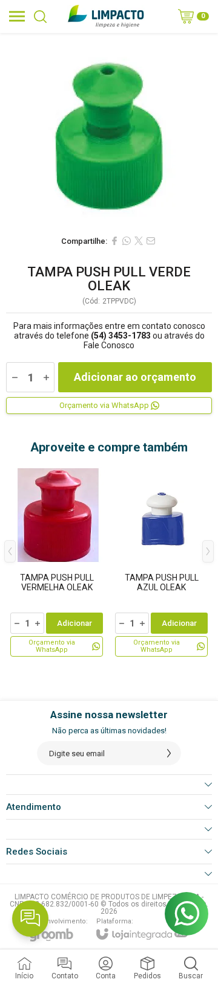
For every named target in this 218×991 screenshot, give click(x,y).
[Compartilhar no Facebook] (114, 241)
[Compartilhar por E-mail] (151, 241)
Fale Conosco (109, 345)
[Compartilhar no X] (138, 241)
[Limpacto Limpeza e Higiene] (106, 16)
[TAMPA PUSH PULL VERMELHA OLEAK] (57, 560)
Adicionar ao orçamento (135, 377)
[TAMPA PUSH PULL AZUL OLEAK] (161, 560)
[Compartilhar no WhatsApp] (126, 241)
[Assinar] (169, 753)
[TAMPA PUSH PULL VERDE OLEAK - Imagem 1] (109, 131)
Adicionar (74, 623)
